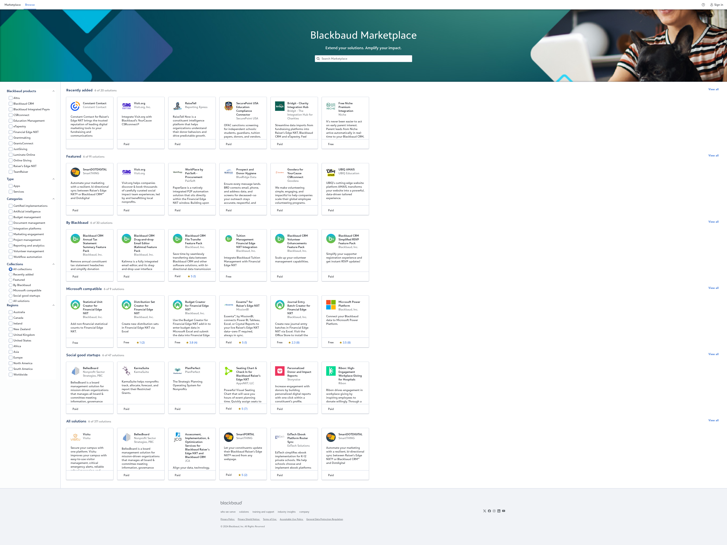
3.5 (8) (347, 342)
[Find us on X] (485, 511)
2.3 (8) (296, 342)
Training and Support (264, 511)
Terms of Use (270, 519)
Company (304, 511)
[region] (30, 285)
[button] (90, 98)
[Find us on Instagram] (494, 511)
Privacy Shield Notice (249, 519)
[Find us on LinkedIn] (499, 511)
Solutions (244, 511)
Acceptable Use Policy (291, 519)
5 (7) (244, 408)
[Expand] (53, 91)
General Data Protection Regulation (324, 519)
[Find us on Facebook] (489, 511)
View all (713, 89)
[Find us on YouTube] (503, 511)
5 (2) (244, 475)
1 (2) (142, 342)
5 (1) (193, 276)
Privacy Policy (228, 519)
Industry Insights (287, 511)
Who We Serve (228, 511)
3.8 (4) (193, 342)
